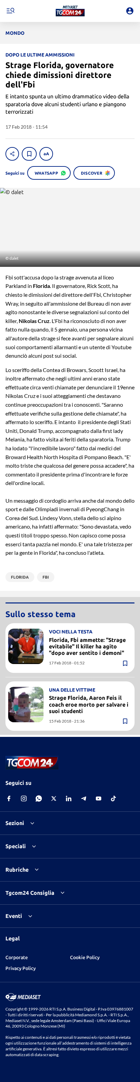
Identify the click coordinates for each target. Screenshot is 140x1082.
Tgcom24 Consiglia (29, 893)
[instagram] (23, 798)
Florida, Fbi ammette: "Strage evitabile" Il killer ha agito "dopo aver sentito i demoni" (87, 646)
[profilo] (130, 11)
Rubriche (17, 870)
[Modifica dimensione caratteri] (46, 154)
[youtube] (98, 798)
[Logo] (70, 10)
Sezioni (14, 823)
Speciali (15, 846)
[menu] (10, 11)
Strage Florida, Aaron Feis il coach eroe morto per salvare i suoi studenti (88, 704)
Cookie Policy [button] (85, 957)
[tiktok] (113, 798)
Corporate (16, 957)
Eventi (13, 916)
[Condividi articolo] (12, 154)
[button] (70, 10)
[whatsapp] (38, 798)
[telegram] (83, 798)
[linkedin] (68, 798)
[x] (53, 798)
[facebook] (8, 798)
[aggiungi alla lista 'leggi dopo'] (29, 154)
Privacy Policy (20, 968)
